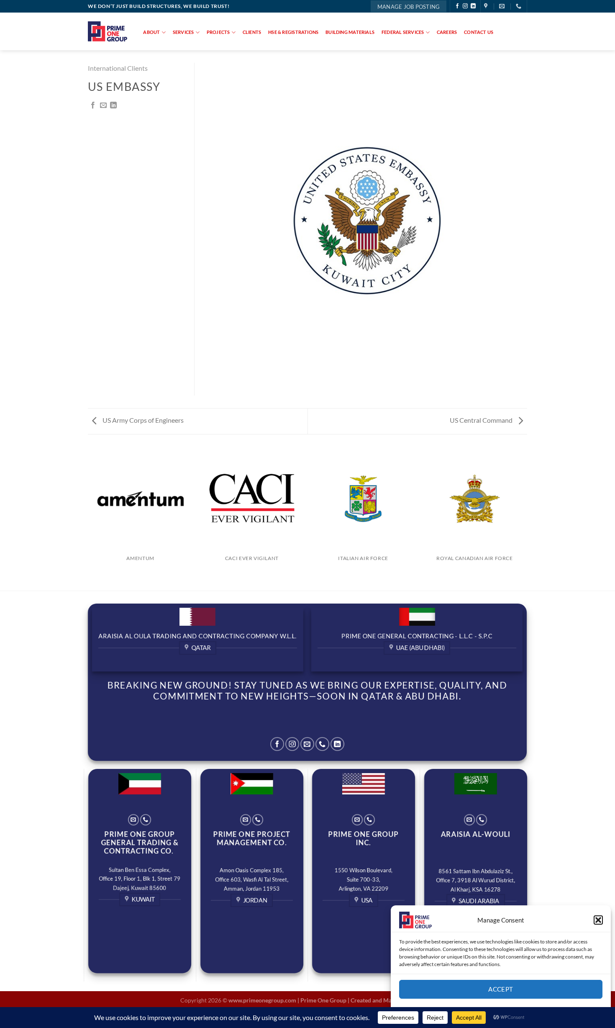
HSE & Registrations (293, 32)
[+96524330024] (519, 6)
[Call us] (322, 744)
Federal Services (403, 32)
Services (183, 32)
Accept (500, 989)
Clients (252, 32)
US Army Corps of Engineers (142, 420)
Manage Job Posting (408, 6)
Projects (218, 32)
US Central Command (482, 420)
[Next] (526, 518)
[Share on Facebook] (93, 105)
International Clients (118, 68)
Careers (447, 32)
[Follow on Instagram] (465, 6)
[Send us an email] (307, 744)
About (151, 32)
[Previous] (89, 518)
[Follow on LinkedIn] (473, 6)
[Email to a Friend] (103, 105)
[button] (598, 920)
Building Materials (349, 32)
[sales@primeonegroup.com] (503, 6)
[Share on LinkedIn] (113, 105)
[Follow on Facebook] (457, 6)
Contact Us (478, 32)
